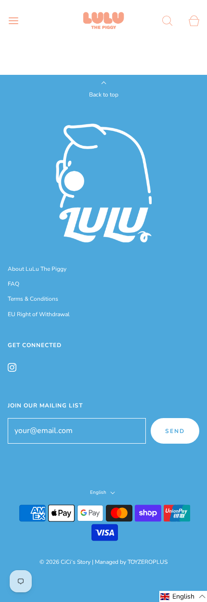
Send (175, 431)
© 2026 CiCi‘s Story (65, 562)
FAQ (13, 284)
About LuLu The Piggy (37, 269)
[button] (183, 596)
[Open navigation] (13, 20)
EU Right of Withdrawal (39, 314)
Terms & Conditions (33, 299)
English (99, 493)
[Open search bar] (167, 20)
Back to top (103, 94)
